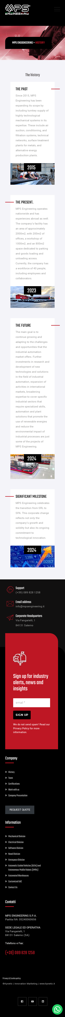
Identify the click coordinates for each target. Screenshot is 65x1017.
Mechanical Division (16, 836)
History (11, 772)
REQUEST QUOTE (20, 810)
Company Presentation (17, 796)
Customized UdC (15, 882)
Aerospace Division (16, 860)
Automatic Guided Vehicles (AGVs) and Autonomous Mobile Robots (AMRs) (24, 868)
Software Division (15, 848)
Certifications (14, 784)
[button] (57, 1009)
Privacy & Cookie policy (12, 978)
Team (10, 778)
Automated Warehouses (18, 876)
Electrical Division (16, 842)
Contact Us (13, 887)
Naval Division (14, 854)
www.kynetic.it (47, 983)
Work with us (13, 790)
